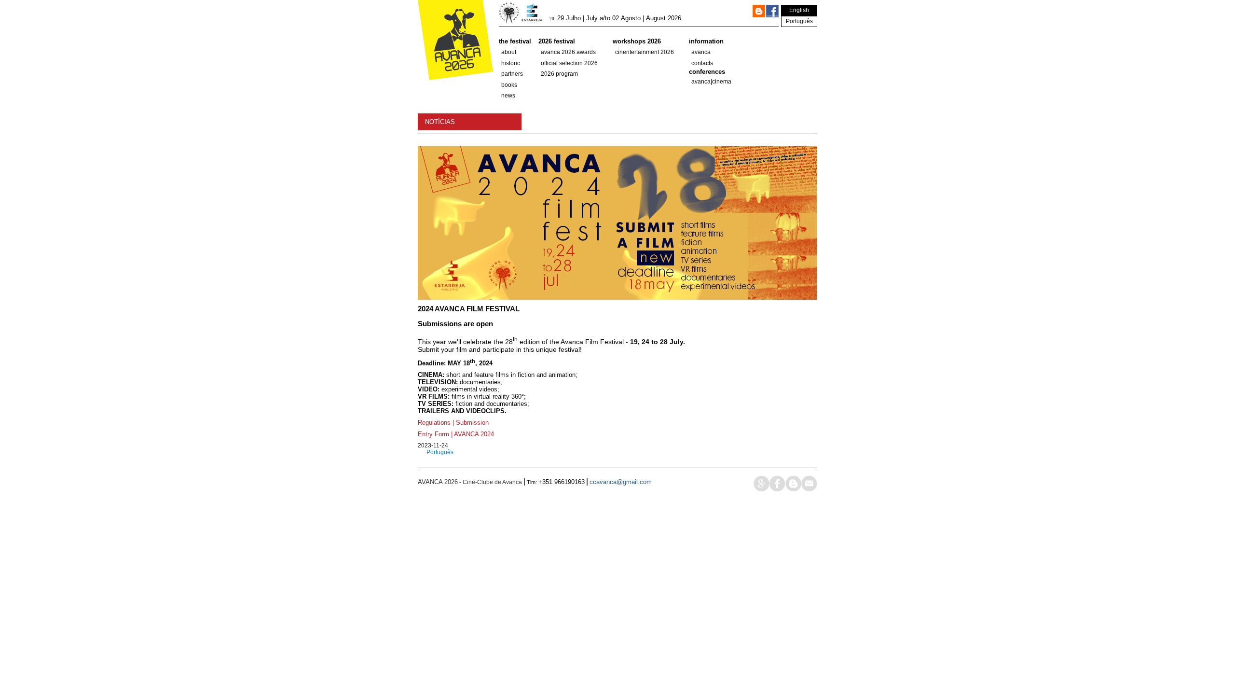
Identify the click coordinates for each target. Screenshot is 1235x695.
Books (509, 85)
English (799, 10)
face (777, 483)
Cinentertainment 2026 (644, 52)
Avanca (701, 52)
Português (799, 21)
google (761, 483)
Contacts (702, 63)
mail (809, 483)
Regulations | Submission (453, 422)
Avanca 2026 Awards (568, 52)
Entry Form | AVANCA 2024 (456, 434)
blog (793, 483)
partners (512, 73)
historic (510, 63)
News (508, 95)
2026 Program (559, 73)
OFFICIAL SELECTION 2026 (569, 63)
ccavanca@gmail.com (621, 482)
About (508, 52)
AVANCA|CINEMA (711, 81)
